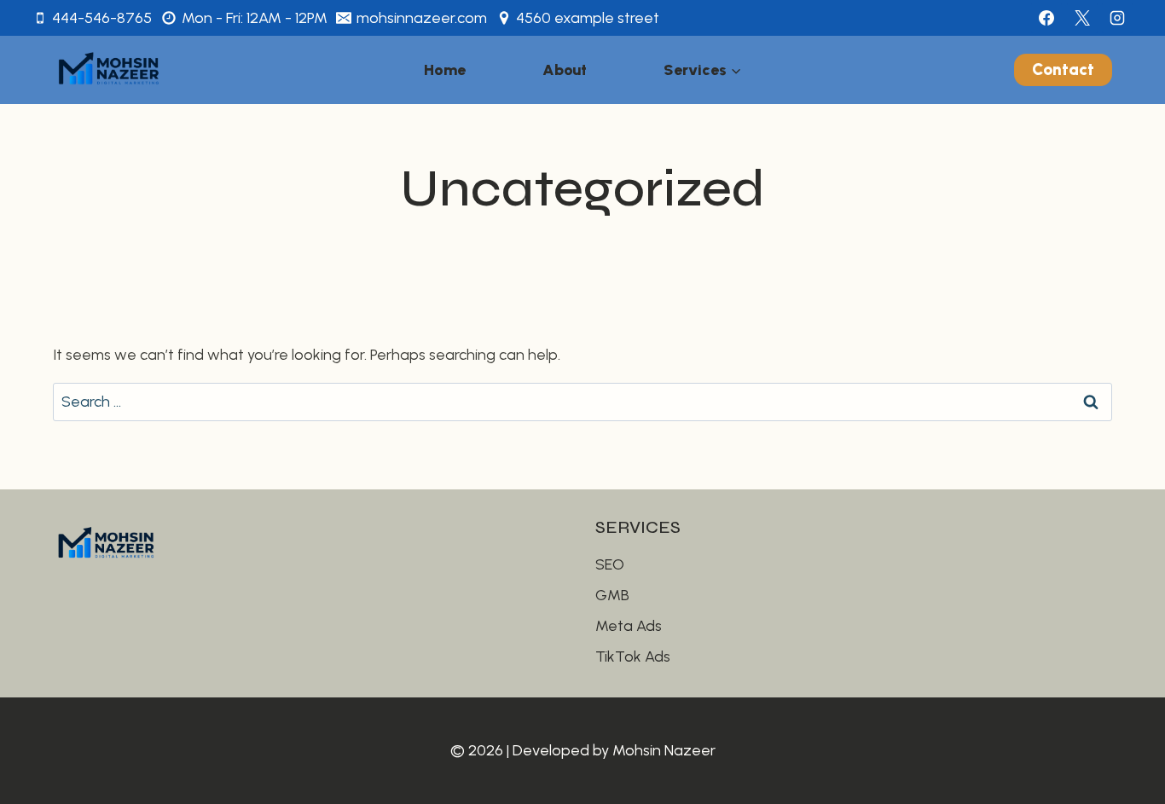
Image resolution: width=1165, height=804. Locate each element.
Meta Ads (628, 625)
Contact (1063, 69)
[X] (1082, 18)
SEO (609, 564)
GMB (612, 595)
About (564, 70)
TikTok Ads (632, 656)
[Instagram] (1117, 18)
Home (445, 70)
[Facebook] (1046, 18)
